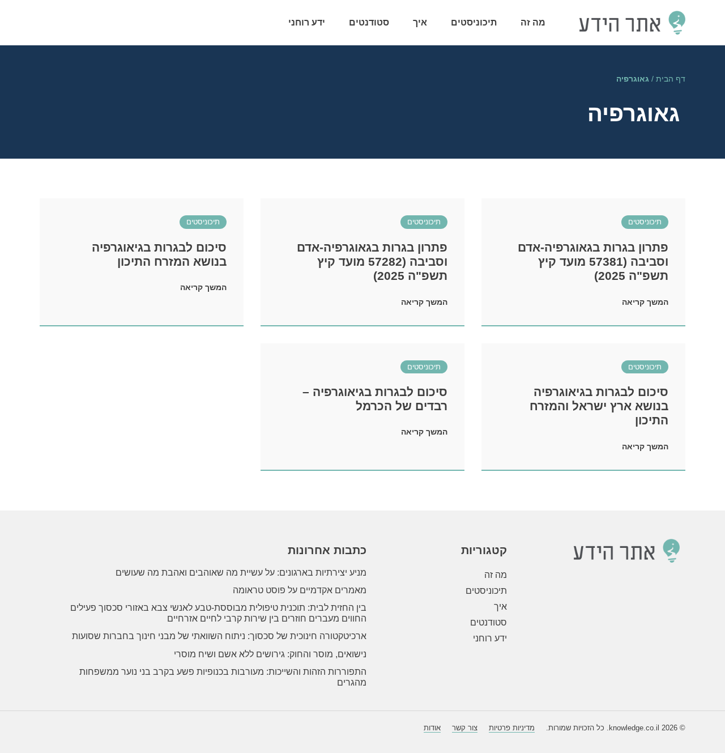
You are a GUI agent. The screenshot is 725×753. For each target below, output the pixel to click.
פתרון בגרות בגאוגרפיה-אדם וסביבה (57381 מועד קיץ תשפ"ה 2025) (593, 261)
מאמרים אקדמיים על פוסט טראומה (299, 590)
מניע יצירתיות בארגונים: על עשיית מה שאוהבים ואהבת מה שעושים (241, 572)
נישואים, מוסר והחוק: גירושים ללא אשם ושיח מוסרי (270, 654)
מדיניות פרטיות (512, 728)
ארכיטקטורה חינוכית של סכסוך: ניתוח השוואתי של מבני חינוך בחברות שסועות (219, 636)
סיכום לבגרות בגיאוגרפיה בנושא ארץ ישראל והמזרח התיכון (599, 406)
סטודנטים (369, 22)
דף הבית (670, 79)
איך (420, 22)
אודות (432, 728)
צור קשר (464, 728)
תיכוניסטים (474, 22)
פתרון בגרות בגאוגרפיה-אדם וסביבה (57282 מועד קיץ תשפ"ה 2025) (372, 261)
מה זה (533, 22)
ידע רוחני (306, 22)
